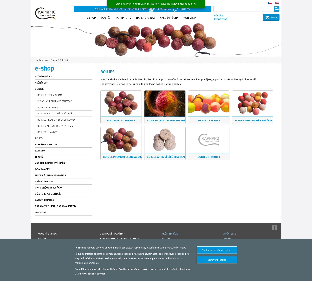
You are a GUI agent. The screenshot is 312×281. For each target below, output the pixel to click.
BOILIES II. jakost (47, 132)
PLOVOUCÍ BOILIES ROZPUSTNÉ (54, 101)
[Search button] (276, 9)
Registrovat (220, 19)
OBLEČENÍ (40, 212)
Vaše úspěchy (169, 18)
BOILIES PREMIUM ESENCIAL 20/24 (56, 119)
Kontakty (190, 18)
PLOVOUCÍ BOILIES (47, 107)
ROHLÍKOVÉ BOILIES (46, 144)
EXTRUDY (40, 150)
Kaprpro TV (123, 18)
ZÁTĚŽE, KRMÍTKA (44, 200)
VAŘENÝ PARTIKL (44, 181)
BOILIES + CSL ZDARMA (49, 95)
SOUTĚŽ (105, 18)
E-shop (91, 18)
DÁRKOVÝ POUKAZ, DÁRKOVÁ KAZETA (56, 206)
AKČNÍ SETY (41, 82)
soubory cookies (95, 247)
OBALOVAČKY (42, 169)
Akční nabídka (43, 76)
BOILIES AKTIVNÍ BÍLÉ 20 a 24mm (55, 125)
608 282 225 (184, 9)
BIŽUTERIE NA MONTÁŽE (48, 193)
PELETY (39, 138)
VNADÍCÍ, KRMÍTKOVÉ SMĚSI (50, 163)
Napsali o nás (145, 18)
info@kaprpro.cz (164, 9)
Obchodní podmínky (112, 233)
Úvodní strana (41, 60)
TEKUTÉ (39, 156)
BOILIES (64, 60)
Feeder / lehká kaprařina (50, 175)
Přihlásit (219, 15)
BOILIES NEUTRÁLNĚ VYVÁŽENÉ (54, 113)
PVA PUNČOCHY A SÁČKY (49, 187)
